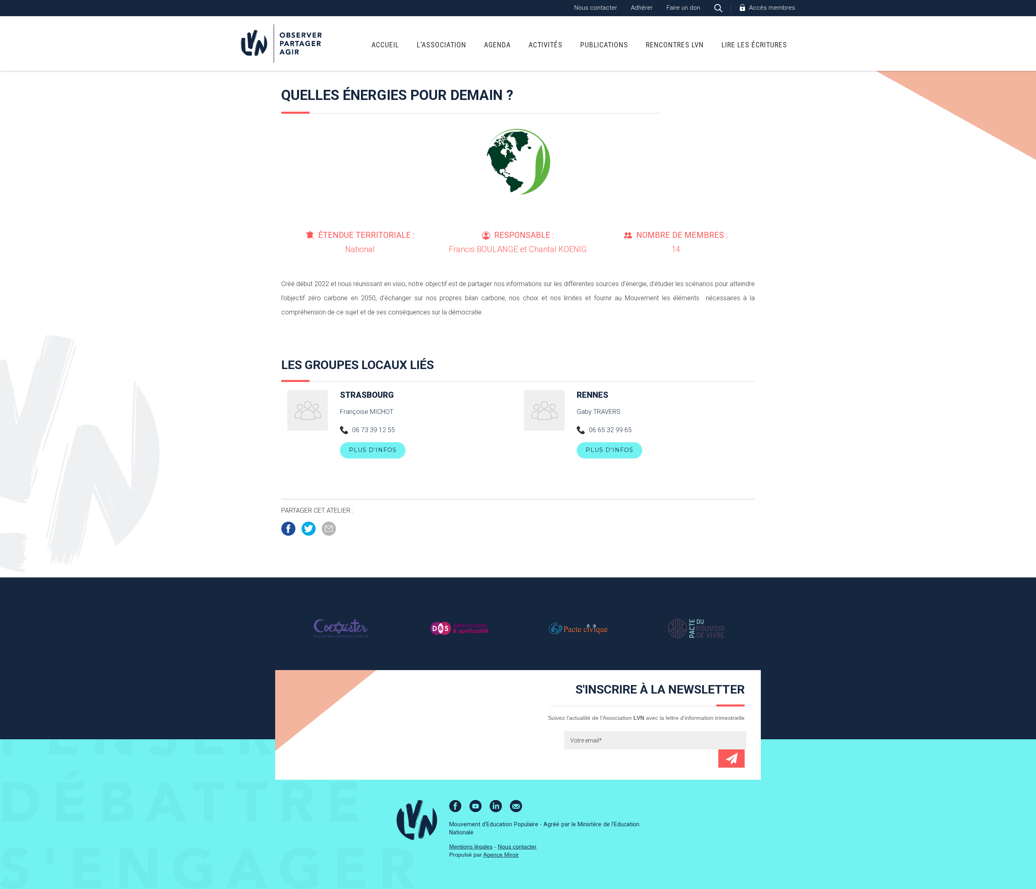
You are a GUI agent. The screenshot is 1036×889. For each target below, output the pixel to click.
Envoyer (731, 758)
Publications (604, 44)
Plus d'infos (373, 450)
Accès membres (772, 7)
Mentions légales (471, 846)
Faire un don (683, 7)
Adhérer (642, 7)
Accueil (385, 44)
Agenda (497, 44)
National (360, 249)
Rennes (592, 395)
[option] (340, 628)
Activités (546, 44)
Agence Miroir (501, 854)
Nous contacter (595, 7)
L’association (441, 44)
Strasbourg (367, 395)
